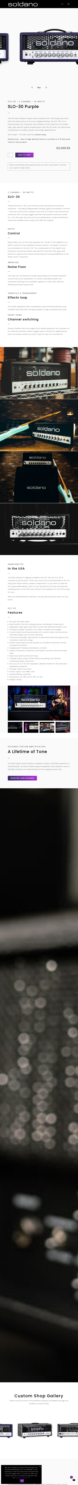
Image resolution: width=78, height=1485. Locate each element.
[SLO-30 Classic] (39, 398)
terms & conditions (23, 1478)
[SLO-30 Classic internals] (39, 450)
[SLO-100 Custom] (35, 1430)
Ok (22, 1481)
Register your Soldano (22, 778)
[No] (40, 1467)
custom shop (40, 134)
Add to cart (24, 155)
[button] (32, 87)
